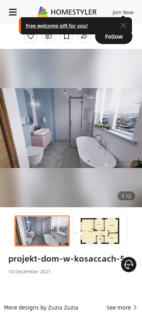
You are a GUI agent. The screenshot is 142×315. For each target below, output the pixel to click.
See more (119, 307)
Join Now (123, 12)
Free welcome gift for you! (57, 25)
